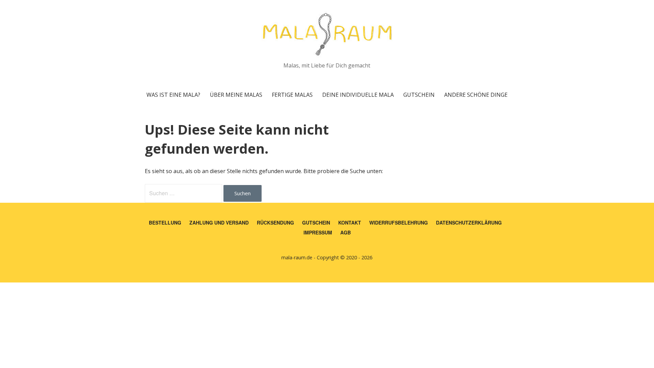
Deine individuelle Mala (358, 94)
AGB (345, 232)
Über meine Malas (236, 94)
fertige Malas (292, 94)
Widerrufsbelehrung (398, 222)
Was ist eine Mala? (173, 94)
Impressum (317, 232)
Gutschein (419, 94)
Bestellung (165, 222)
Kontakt (349, 222)
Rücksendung (275, 222)
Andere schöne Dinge (476, 94)
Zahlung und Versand (219, 222)
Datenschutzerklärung (469, 222)
